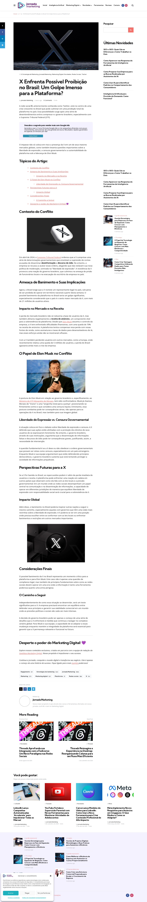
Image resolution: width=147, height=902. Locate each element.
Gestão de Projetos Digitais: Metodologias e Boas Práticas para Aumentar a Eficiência (77, 843)
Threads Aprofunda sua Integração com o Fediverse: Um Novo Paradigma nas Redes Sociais (36, 752)
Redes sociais (75, 676)
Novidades (86, 5)
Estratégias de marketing (47, 672)
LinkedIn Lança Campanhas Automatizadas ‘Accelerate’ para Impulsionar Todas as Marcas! (24, 814)
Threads (90, 744)
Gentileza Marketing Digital (30, 653)
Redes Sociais (76, 74)
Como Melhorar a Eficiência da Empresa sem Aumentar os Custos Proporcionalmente (78, 858)
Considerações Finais (39, 195)
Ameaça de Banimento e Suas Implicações (49, 171)
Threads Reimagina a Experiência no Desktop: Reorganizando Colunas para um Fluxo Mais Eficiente (77, 752)
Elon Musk (67, 321)
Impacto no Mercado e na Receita (51, 176)
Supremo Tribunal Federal (49, 257)
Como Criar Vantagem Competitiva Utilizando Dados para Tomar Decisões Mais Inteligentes (123, 266)
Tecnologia (119, 237)
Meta (110, 803)
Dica (117, 259)
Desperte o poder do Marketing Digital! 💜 (49, 204)
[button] (51, 876)
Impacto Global (43, 192)
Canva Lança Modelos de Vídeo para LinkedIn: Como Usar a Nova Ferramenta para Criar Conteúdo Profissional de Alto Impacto (88, 814)
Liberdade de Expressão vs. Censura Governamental (59, 184)
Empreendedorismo (73, 869)
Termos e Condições (14, 898)
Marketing (26, 676)
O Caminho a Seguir (45, 200)
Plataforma (60, 676)
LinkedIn (17, 803)
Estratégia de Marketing (30, 74)
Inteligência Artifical (56, 5)
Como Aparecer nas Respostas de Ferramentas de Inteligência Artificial (118, 62)
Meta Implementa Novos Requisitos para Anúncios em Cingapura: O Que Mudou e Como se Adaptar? (119, 813)
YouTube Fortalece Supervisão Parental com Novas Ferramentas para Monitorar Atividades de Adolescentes (57, 813)
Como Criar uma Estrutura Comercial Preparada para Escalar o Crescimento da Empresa (76, 875)
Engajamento (27, 672)
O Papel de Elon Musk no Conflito (45, 179)
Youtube (49, 803)
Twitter (84, 74)
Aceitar (11, 893)
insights (75, 663)
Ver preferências (44, 893)
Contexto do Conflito (39, 167)
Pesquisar (109, 23)
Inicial (45, 5)
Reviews (109, 5)
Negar (27, 893)
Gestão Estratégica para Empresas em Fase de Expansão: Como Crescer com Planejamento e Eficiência (123, 223)
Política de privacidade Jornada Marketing (34, 898)
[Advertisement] (119, 134)
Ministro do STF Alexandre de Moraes (36, 401)
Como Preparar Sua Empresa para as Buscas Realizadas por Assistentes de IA (118, 74)
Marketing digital (43, 676)
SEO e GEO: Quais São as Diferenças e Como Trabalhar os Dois (117, 51)
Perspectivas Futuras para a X (43, 187)
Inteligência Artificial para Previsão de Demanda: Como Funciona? (116, 96)
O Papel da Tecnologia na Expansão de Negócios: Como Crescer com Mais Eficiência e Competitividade (123, 245)
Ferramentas (99, 5)
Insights (70, 838)
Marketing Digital (72, 5)
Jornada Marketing (45, 74)
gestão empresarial (121, 215)
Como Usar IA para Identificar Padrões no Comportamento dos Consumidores (118, 85)
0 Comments (48, 100)
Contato (117, 5)
